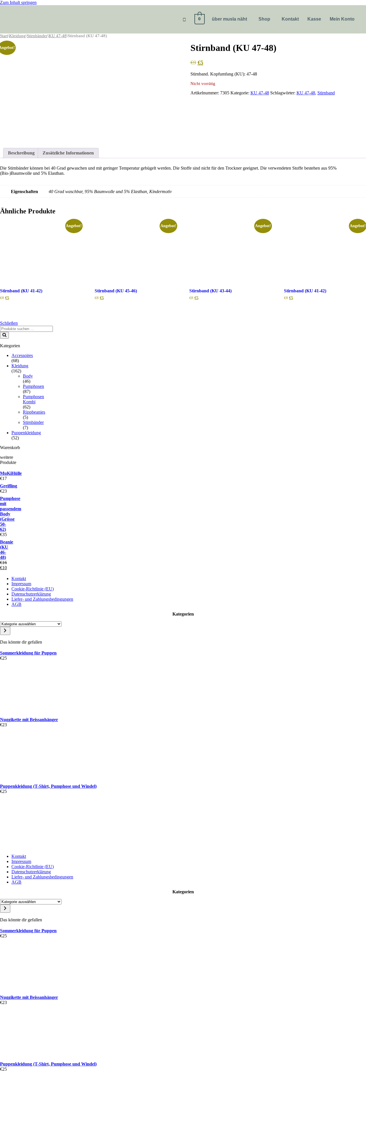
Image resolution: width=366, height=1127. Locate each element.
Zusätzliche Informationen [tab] (68, 152)
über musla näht (229, 19)
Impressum (21, 583)
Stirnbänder (37, 35)
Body (28, 376)
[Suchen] (4, 335)
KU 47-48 (58, 35)
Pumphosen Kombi (33, 399)
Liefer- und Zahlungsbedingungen (42, 599)
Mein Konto (342, 19)
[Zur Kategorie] (5, 631)
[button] (231, 19)
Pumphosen (33, 386)
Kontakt (290, 19)
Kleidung (17, 35)
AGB (16, 604)
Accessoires (22, 355)
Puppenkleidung (26, 432)
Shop (264, 19)
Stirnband (326, 92)
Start (4, 35)
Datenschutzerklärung (31, 594)
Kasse (314, 19)
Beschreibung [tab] (21, 152)
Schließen (9, 323)
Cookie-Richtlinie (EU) (32, 588)
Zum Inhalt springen (18, 2)
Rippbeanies (34, 412)
